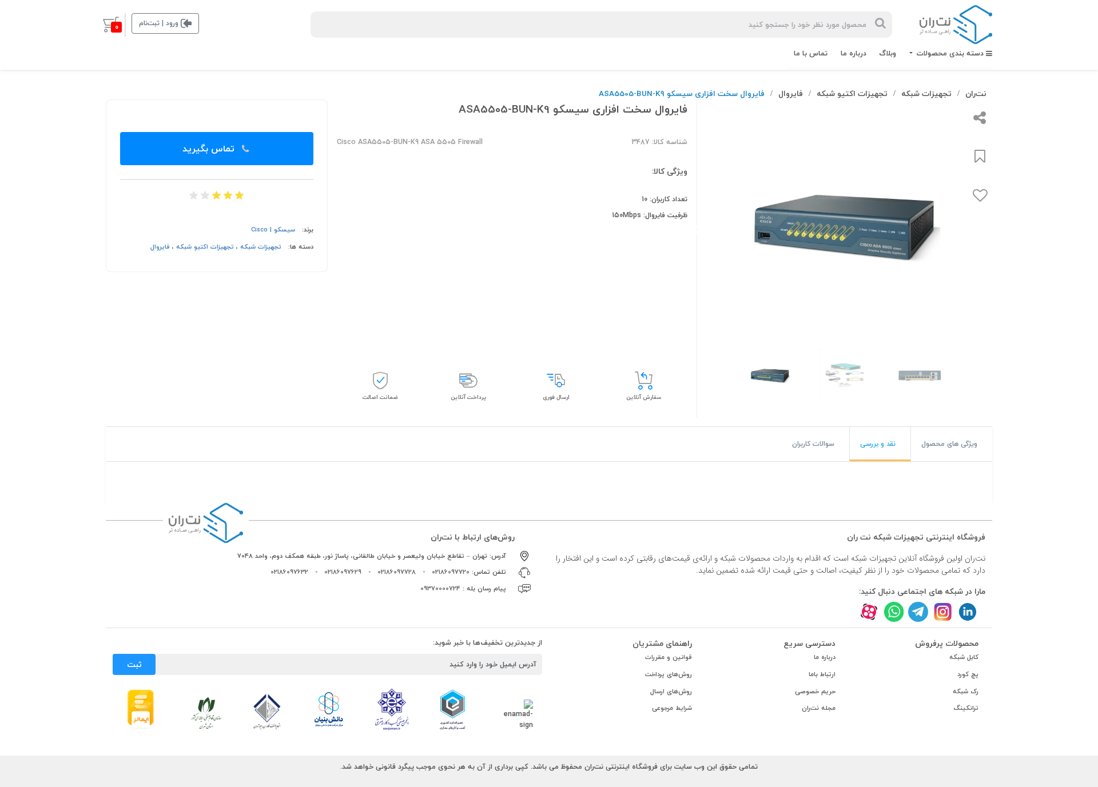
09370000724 (440, 588)
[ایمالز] (141, 708)
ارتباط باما (822, 674)
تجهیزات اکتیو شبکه (852, 93)
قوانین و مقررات (668, 657)
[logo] (956, 24)
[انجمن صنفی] (392, 708)
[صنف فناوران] (267, 711)
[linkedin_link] (967, 612)
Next (698, 229)
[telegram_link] (918, 612)
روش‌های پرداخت (668, 674)
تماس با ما (811, 53)
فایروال (790, 93)
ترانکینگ (966, 707)
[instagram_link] (942, 612)
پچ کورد (967, 674)
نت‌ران (975, 93)
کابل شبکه (963, 657)
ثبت (134, 664)
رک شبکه (965, 691)
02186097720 (451, 571)
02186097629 (342, 571)
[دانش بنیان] (328, 708)
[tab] (952, 444)
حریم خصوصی (815, 691)
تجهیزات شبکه (926, 93)
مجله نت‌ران (819, 707)
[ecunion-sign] (453, 709)
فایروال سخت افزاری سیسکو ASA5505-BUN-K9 (682, 93)
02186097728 (396, 571)
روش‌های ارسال (671, 691)
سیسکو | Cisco (273, 229)
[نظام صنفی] (206, 712)
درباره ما (853, 53)
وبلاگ (887, 53)
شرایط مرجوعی (672, 707)
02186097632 (289, 571)
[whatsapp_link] (893, 612)
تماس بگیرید (209, 149)
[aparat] (869, 612)
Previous (994, 229)
